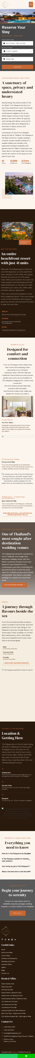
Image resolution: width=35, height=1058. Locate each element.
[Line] (12, 939)
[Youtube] (9, 939)
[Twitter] (6, 939)
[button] (31, 4)
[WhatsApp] (9, 1056)
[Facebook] (2, 939)
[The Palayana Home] (5, 4)
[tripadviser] (16, 939)
